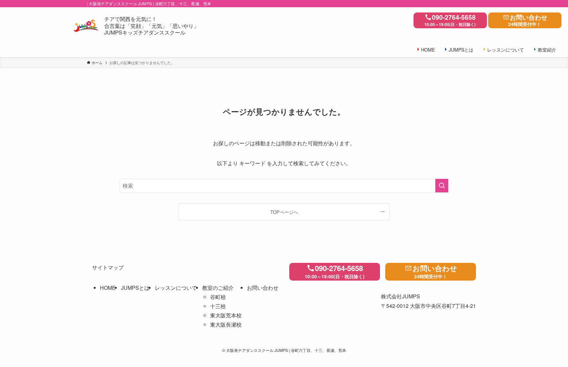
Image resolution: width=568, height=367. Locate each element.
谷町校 (218, 297)
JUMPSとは (135, 287)
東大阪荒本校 (226, 315)
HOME (108, 287)
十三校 (218, 306)
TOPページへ (284, 211)
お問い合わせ (527, 19)
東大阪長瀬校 (226, 324)
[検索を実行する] (441, 186)
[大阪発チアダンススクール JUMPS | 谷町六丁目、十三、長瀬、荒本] (86, 26)
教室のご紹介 (218, 287)
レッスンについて (176, 287)
